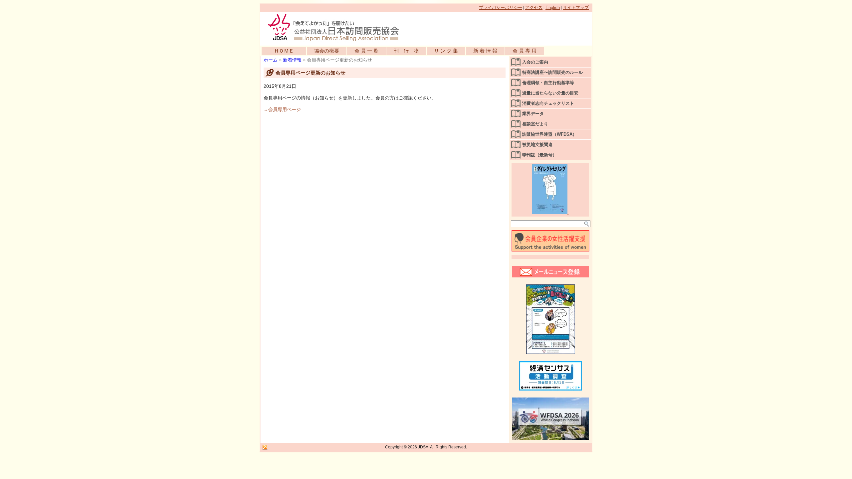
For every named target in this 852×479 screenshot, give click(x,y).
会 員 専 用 (524, 51)
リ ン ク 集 (446, 51)
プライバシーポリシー (500, 7)
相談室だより (535, 123)
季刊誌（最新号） (539, 154)
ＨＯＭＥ (284, 51)
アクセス (533, 7)
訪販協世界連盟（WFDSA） (549, 134)
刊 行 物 (406, 51)
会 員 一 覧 (366, 51)
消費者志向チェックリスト (548, 103)
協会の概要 (326, 51)
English (552, 7)
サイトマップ (576, 7)
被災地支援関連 (537, 144)
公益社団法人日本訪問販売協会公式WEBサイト (336, 27)
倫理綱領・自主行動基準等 (548, 82)
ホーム (271, 60)
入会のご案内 (535, 62)
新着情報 (292, 60)
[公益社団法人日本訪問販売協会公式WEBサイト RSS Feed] (265, 447)
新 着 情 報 (485, 51)
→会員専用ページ (282, 109)
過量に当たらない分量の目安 (550, 92)
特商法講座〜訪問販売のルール (552, 72)
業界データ (533, 113)
